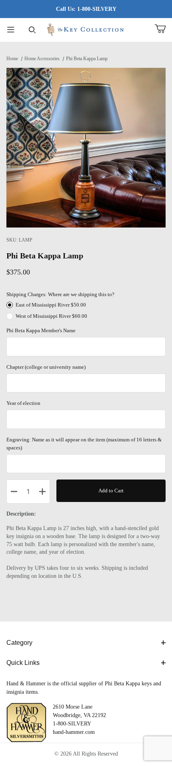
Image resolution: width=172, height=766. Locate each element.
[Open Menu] (11, 30)
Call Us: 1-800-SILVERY (86, 9)
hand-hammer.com (74, 732)
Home (12, 58)
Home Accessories (42, 58)
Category (19, 642)
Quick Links (23, 662)
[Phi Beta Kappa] (85, 29)
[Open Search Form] (32, 30)
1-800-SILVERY (72, 724)
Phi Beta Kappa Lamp (87, 58)
